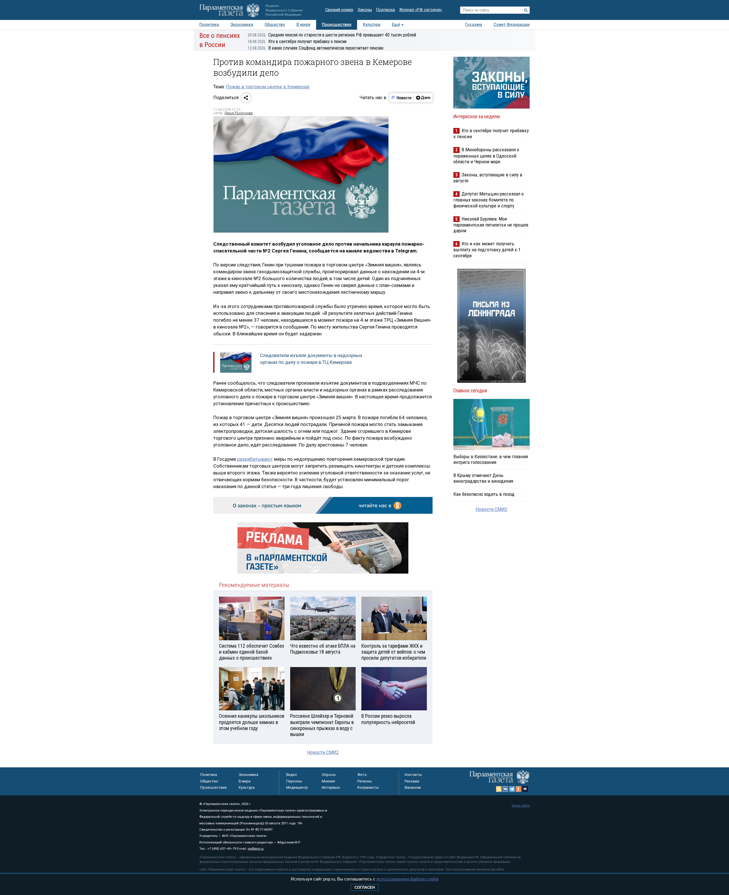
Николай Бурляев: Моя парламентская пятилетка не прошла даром (490, 224)
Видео (291, 774)
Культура (371, 24)
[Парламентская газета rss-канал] (499, 789)
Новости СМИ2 (323, 752)
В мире (303, 24)
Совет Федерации (511, 24)
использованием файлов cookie (407, 878)
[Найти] (526, 10)
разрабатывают (255, 459)
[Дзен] (423, 97)
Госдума (473, 24)
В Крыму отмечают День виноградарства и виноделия (483, 478)
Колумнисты (368, 787)
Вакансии (413, 787)
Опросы (329, 774)
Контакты (413, 774)
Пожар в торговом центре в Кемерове (268, 86)
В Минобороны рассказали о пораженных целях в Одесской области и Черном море (486, 155)
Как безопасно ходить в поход (484, 494)
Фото (362, 774)
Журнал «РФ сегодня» (420, 9)
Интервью (331, 787)
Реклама (412, 781)
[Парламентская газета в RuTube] (525, 789)
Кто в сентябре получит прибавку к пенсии (297, 41)
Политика (209, 24)
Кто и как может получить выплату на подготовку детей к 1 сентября (487, 249)
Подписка (385, 9)
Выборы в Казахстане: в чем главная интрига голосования (490, 459)
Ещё (396, 24)
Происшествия (336, 24)
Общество (275, 24)
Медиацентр (297, 787)
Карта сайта (521, 806)
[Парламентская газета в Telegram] (512, 789)
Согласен (365, 887)
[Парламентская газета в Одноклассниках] (518, 789)
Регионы (364, 781)
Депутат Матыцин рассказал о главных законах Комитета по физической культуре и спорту (488, 199)
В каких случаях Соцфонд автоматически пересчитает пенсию (316, 48)
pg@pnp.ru (256, 849)
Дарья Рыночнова (238, 113)
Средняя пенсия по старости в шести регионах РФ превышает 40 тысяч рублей (332, 35)
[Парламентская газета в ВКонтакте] (505, 789)
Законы (365, 9)
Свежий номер (339, 9)
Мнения (328, 781)
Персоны (294, 781)
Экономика (241, 24)
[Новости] (401, 97)
